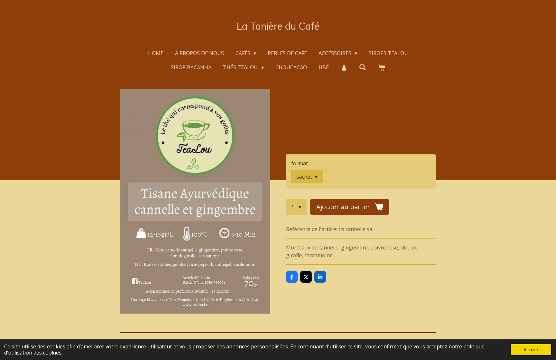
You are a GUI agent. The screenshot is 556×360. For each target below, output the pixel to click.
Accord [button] (531, 349)
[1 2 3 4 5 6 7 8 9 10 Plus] (296, 207)
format (299, 163)
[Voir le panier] (381, 67)
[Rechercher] (362, 67)
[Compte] (344, 67)
